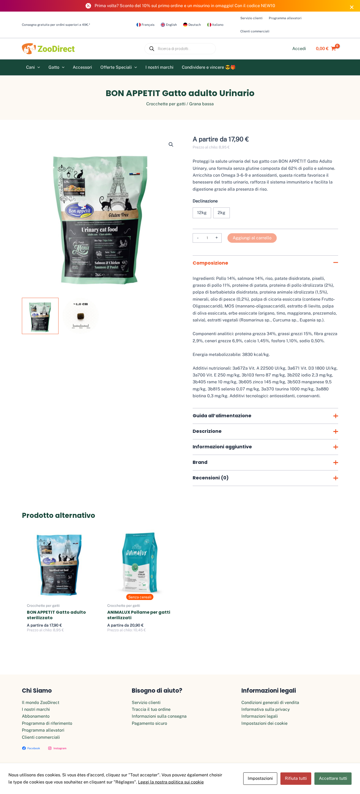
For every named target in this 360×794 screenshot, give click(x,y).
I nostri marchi (36, 709)
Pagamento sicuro (149, 723)
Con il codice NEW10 (255, 5)
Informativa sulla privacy (265, 709)
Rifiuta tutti (296, 778)
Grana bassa (201, 103)
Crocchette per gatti (166, 103)
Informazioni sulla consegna (159, 716)
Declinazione (205, 201)
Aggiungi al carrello (252, 237)
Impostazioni (260, 778)
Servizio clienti (146, 702)
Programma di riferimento (47, 723)
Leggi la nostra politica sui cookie (171, 782)
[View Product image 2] (80, 316)
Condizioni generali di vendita (270, 702)
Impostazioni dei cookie (264, 723)
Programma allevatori (43, 730)
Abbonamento (36, 716)
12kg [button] (202, 212)
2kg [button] (221, 212)
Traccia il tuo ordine (151, 709)
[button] (37, 67)
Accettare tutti (333, 778)
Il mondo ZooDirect (40, 702)
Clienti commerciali (41, 737)
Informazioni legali (259, 716)
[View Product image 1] (40, 316)
